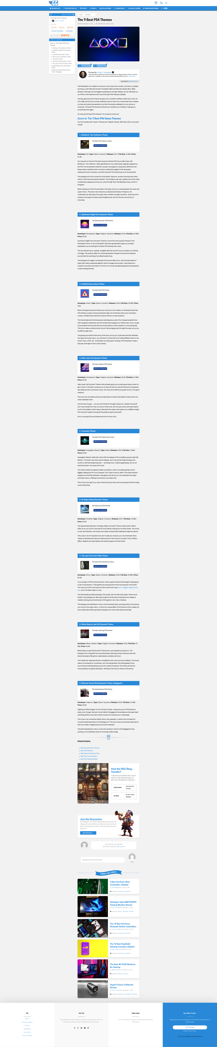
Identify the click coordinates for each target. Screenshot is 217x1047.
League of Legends (135, 8)
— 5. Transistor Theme (56, 59)
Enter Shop (118, 787)
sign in (113, 844)
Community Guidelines (27, 1022)
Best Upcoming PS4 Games (90, 748)
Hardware (88, 14)
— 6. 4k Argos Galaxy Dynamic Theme (60, 61)
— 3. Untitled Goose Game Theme (59, 54)
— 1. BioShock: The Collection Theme (60, 48)
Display (120, 911)
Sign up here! (121, 846)
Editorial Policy (27, 1029)
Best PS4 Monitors (87, 750)
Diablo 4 (94, 8)
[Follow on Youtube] (84, 1028)
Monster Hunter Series (151, 8)
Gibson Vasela (115, 949)
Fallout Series (107, 8)
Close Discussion (88, 833)
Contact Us (27, 1025)
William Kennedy (116, 970)
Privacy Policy (27, 1032)
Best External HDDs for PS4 (90, 753)
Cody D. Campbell (59, 21)
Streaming (134, 994)
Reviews (131, 911)
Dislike (71, 27)
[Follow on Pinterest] (88, 1028)
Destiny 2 (84, 8)
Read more (132, 76)
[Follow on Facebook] (78, 1028)
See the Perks (190, 1027)
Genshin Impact (120, 8)
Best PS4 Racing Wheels (89, 759)
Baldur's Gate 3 (56, 8)
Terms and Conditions (27, 1035)
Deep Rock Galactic (71, 8)
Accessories (121, 891)
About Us (27, 1018)
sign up (69, 1022)
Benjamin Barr (133, 81)
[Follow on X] (74, 1028)
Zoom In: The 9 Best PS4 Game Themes (59, 44)
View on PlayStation (100, 145)
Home (81, 14)
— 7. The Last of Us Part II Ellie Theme (61, 63)
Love (55, 27)
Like (63, 27)
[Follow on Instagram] (81, 1028)
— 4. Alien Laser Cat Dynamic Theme (60, 57)
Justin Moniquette (116, 887)
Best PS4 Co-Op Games (89, 756)
